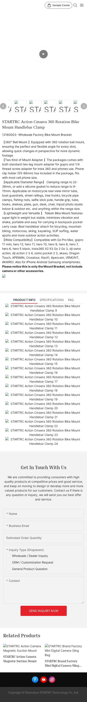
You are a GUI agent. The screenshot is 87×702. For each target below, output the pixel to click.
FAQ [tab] (71, 300)
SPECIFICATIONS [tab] (52, 300)
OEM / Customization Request (32, 562)
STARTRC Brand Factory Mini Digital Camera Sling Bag (62, 663)
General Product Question (30, 569)
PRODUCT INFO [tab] (24, 300)
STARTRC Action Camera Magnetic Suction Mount (20, 659)
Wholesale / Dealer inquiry (30, 556)
